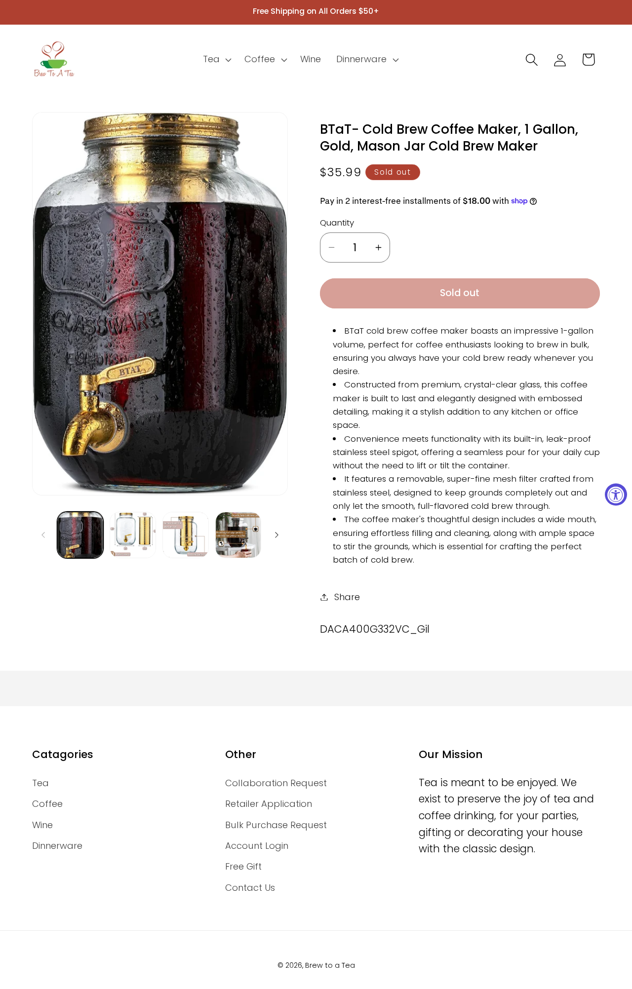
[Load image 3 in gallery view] (185, 535)
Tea (40, 783)
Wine (42, 825)
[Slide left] (43, 535)
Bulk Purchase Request (276, 825)
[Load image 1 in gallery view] (80, 535)
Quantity (337, 222)
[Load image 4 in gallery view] (238, 535)
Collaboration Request (276, 783)
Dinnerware (57, 845)
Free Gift (243, 866)
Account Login (256, 845)
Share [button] (347, 597)
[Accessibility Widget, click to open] (616, 495)
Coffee (47, 804)
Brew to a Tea (330, 965)
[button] (216, 59)
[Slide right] (277, 535)
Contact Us (250, 887)
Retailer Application (268, 804)
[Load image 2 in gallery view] (133, 535)
